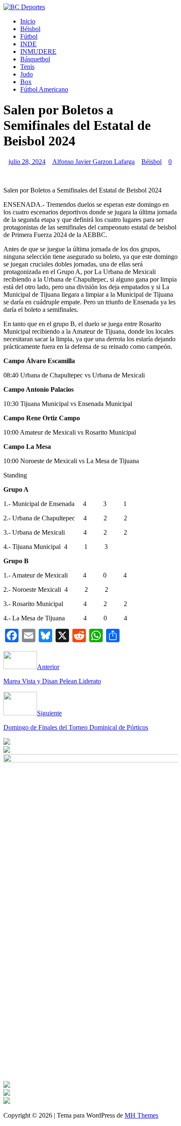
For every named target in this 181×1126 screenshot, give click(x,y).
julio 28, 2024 (26, 161)
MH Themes (141, 1115)
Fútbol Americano (44, 89)
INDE (28, 43)
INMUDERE (38, 51)
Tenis (27, 66)
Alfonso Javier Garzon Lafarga (93, 161)
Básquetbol (35, 59)
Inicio (27, 21)
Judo (26, 74)
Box (26, 81)
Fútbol (28, 36)
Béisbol (30, 28)
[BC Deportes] (24, 7)
